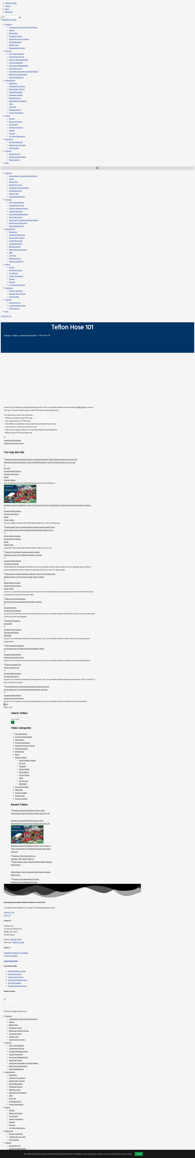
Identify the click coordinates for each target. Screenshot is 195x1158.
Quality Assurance (16, 276)
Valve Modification (16, 226)
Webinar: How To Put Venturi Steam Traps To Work (24, 577)
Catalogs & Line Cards (17, 294)
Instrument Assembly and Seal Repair (23, 220)
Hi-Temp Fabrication (17, 285)
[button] (6, 316)
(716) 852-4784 (15, 939)
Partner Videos (9, 480)
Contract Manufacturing (18, 208)
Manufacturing (15, 246)
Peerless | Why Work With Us (22, 859)
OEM (11, 252)
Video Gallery (14, 308)
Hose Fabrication (15, 217)
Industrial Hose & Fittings (19, 188)
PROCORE (7, 635)
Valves (11, 179)
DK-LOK (7, 468)
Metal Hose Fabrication (18, 223)
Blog (6, 311)
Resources (9, 288)
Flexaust (22, 766)
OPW (21, 778)
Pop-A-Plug (23, 781)
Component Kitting (16, 205)
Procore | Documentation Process (24, 882)
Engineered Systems (17, 196)
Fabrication (19, 740)
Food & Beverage (15, 241)
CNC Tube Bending (16, 202)
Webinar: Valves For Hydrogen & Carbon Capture (23, 555)
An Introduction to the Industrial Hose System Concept (25, 689)
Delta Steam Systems (12, 536)
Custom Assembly (16, 211)
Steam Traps (14, 193)
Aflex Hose (81, 407)
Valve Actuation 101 (11, 667)
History (12, 267)
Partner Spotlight (16, 291)
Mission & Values (15, 270)
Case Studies (14, 296)
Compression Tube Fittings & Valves (23, 176)
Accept (139, 1154)
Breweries (13, 232)
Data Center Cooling (17, 238)
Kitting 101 (8, 623)
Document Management (18, 214)
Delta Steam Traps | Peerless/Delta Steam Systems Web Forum (28, 530)
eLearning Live (15, 302)
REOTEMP (23, 784)
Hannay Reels (24, 769)
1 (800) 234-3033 (18, 942)
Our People (13, 273)
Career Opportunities (11, 961)
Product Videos (21, 793)
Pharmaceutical (15, 258)
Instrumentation (15, 190)
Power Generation (16, 261)
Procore (12, 282)
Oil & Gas (12, 255)
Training (8, 299)
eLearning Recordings (17, 305)
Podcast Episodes (22, 787)
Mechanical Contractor (18, 249)
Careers (12, 279)
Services (8, 199)
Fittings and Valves (11, 474)
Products (8, 173)
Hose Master (24, 772)
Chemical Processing (17, 235)
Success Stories (21, 798)
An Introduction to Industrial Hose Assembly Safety (24, 648)
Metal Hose (13, 182)
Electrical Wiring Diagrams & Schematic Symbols (23, 602)
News (6, 477)
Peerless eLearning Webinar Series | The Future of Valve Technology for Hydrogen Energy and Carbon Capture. (47, 505)
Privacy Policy (33, 1011)
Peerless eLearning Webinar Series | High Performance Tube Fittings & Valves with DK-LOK (39, 462)
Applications (10, 229)
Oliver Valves (9, 520)
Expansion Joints (15, 185)
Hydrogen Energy (15, 243)
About (7, 264)
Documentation (10, 607)
